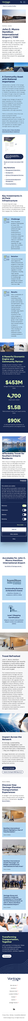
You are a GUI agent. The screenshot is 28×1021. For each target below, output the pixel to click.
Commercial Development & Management (13, 180)
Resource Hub (13, 991)
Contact (13, 997)
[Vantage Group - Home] (14, 979)
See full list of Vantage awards (13, 566)
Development (9, 172)
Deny (14, 538)
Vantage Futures (13, 1002)
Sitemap (12, 1015)
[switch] (24, 510)
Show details (20, 524)
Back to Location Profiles (9, 6)
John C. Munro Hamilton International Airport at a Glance (14, 156)
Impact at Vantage (9, 768)
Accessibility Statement (20, 1015)
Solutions (13, 988)
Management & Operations (13, 170)
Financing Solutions (11, 184)
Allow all (14, 529)
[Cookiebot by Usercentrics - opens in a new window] (20, 481)
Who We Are (13, 985)
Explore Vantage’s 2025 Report (13, 772)
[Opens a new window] (10, 144)
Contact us (7, 956)
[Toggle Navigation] (24, 2)
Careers (13, 1000)
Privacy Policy (5, 1015)
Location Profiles (13, 994)
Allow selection (14, 534)
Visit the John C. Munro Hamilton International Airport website (11, 130)
